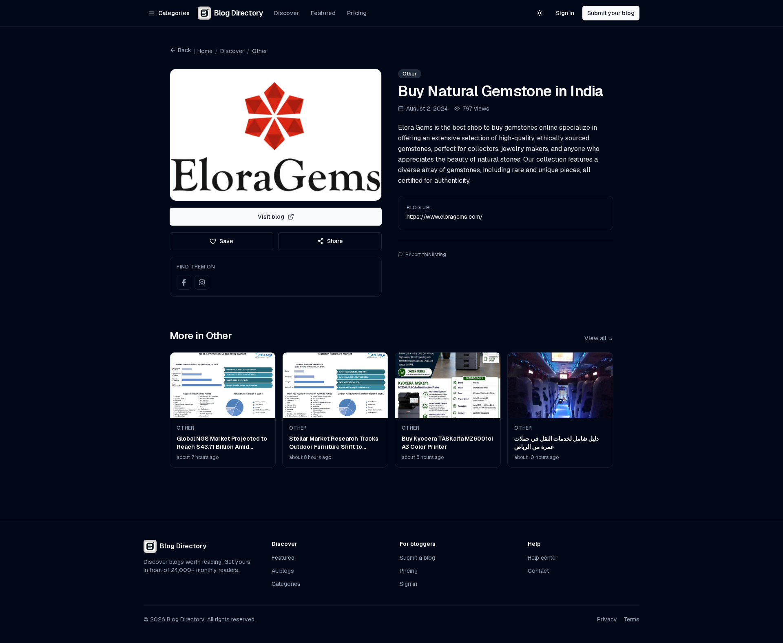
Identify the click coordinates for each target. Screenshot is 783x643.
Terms (631, 619)
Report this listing (425, 254)
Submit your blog (611, 13)
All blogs (283, 570)
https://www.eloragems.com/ (445, 216)
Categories (286, 584)
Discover (286, 13)
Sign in (565, 13)
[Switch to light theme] (539, 13)
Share (335, 241)
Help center (542, 557)
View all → (598, 338)
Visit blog (271, 216)
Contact (538, 570)
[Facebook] (184, 282)
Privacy (607, 619)
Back (184, 50)
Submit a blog (417, 557)
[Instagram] (202, 282)
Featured (323, 13)
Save (226, 241)
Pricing (357, 13)
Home (204, 51)
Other (259, 51)
